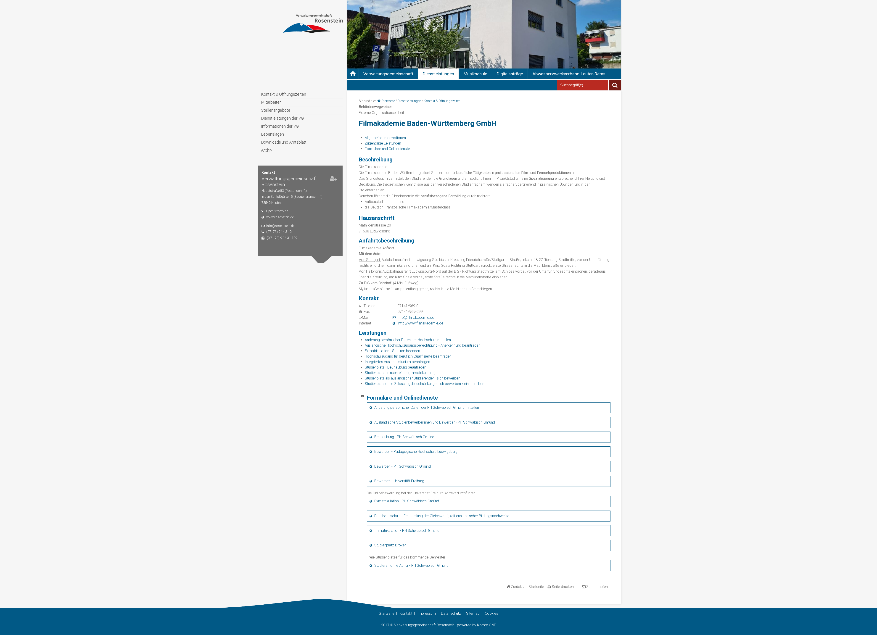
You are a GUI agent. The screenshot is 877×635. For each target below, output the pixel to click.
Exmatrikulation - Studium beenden (392, 351)
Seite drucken (563, 587)
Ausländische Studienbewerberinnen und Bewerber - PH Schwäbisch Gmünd (434, 422)
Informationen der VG (280, 126)
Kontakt (406, 613)
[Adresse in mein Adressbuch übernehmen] (333, 179)
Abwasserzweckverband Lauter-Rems (568, 73)
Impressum (426, 613)
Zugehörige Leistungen (383, 143)
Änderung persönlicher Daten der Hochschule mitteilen (408, 340)
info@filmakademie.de (416, 317)
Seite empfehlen (599, 587)
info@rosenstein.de (280, 226)
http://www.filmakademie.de (420, 323)
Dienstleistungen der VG (282, 118)
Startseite (388, 101)
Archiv (266, 150)
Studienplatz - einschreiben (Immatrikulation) (400, 373)
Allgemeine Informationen (385, 138)
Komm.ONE (486, 625)
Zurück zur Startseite (527, 587)
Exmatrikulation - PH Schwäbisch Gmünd (406, 501)
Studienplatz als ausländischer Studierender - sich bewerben (412, 378)
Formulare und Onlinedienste (387, 149)
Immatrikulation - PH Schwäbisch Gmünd (406, 530)
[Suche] (614, 85)
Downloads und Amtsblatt (283, 142)
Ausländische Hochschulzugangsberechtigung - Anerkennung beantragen (422, 345)
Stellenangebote (275, 110)
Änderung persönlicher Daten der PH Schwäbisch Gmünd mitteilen (426, 407)
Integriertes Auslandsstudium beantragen (397, 362)
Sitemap (473, 613)
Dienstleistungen (438, 73)
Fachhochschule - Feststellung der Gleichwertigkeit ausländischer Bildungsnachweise (441, 516)
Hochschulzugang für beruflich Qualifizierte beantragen (408, 356)
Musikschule (475, 73)
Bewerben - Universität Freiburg (399, 481)
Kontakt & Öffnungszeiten (283, 94)
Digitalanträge (510, 73)
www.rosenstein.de (280, 217)
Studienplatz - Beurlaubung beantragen (395, 367)
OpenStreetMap (277, 211)
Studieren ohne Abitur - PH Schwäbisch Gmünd (411, 565)
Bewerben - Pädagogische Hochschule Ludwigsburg (415, 451)
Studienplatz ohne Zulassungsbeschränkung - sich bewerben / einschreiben (424, 384)
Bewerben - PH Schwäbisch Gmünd (402, 466)
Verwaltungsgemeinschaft (388, 73)
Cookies (491, 613)
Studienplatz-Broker (390, 545)
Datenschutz (451, 613)
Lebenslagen (272, 134)
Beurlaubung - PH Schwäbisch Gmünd (404, 437)
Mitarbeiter (271, 102)
